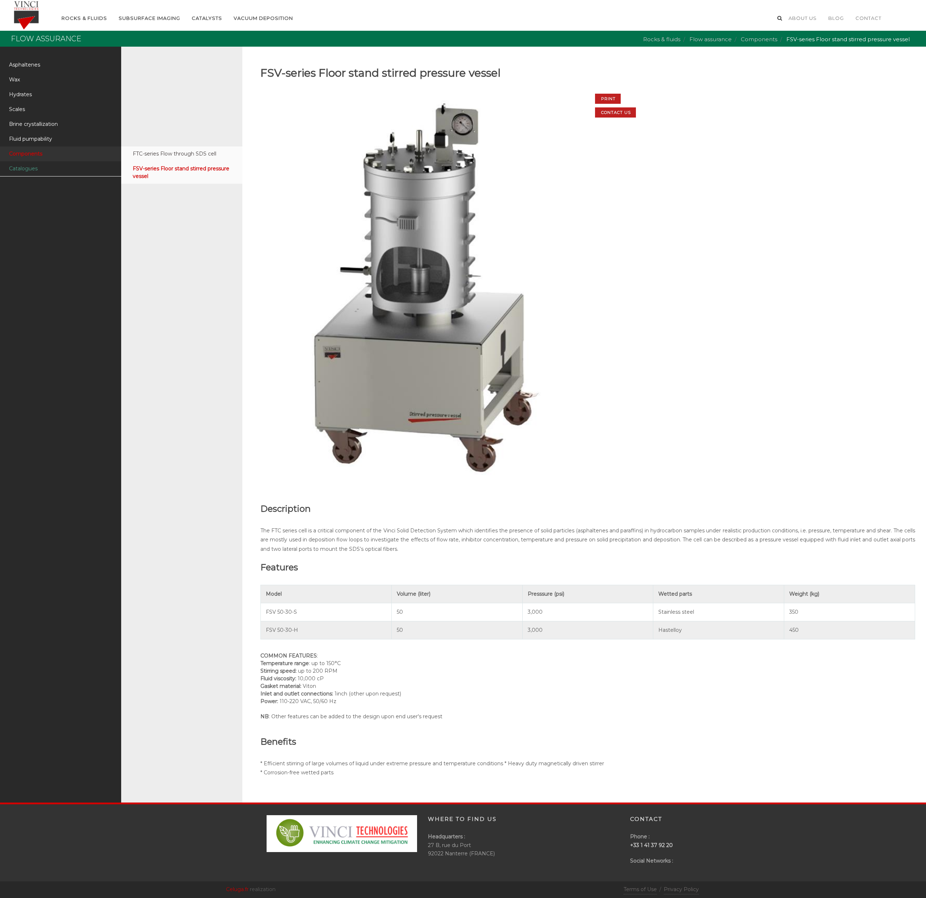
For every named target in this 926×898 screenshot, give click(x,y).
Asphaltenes (24, 64)
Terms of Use (640, 889)
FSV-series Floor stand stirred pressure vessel (181, 172)
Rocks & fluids (661, 39)
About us (803, 18)
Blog (836, 18)
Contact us (616, 112)
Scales (17, 109)
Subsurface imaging (149, 18)
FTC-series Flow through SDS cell (174, 153)
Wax (14, 79)
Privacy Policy (681, 889)
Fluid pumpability (30, 139)
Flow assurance (710, 39)
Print (608, 98)
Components (759, 39)
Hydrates (20, 94)
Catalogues (23, 168)
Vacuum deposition (263, 18)
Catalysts (207, 18)
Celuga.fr (237, 889)
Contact (868, 18)
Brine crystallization (33, 124)
